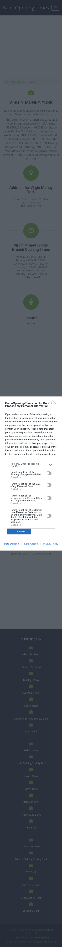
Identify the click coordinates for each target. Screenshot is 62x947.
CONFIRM (19, 531)
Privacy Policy (50, 543)
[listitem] (31, 465)
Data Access (31, 543)
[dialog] (31, 473)
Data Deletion (11, 543)
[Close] (55, 403)
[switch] (48, 473)
